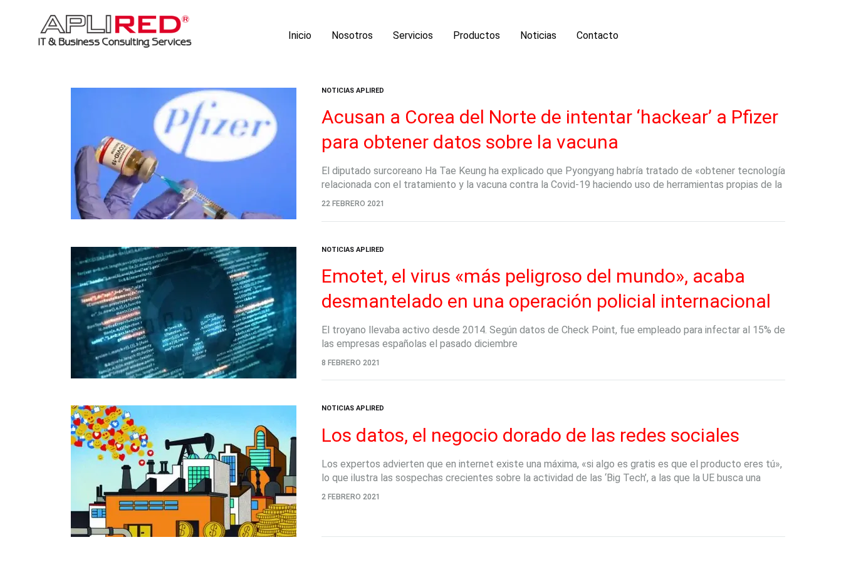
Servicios (413, 35)
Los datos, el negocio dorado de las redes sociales (530, 435)
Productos (476, 35)
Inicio (299, 35)
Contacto (598, 35)
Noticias (538, 35)
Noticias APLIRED (352, 90)
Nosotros (352, 35)
